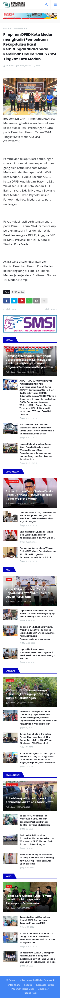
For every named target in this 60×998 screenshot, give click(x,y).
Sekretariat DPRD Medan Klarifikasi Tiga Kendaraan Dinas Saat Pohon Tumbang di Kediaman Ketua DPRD (37, 429)
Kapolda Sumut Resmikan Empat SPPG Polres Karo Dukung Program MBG (35, 920)
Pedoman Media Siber (23, 988)
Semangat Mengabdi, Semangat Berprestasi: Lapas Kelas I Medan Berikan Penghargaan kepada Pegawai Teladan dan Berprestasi (29, 361)
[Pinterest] (21, 300)
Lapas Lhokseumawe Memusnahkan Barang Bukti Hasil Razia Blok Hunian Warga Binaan (37, 654)
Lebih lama (49, 309)
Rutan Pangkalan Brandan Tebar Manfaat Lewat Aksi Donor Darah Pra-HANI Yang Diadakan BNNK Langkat (36, 739)
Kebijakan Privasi (45, 984)
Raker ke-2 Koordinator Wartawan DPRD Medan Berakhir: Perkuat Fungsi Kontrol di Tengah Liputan (35, 820)
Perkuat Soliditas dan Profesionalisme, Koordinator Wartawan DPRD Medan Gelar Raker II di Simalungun (37, 840)
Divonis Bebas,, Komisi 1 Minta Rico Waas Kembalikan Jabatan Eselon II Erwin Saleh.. (37, 534)
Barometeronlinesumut (20, 979)
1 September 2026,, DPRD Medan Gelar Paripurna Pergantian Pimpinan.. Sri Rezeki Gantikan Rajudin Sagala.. (38, 517)
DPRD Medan (21, 28)
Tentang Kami (13, 984)
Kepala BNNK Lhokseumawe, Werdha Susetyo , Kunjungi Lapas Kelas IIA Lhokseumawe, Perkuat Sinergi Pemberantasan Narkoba (37, 633)
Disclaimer (43, 988)
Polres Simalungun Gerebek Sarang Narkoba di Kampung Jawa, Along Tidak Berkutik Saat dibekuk (37, 859)
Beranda (7, 28)
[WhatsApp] (29, 300)
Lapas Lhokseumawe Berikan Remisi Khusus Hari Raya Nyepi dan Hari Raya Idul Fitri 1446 (37, 613)
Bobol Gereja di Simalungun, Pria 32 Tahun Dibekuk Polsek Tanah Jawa (30, 800)
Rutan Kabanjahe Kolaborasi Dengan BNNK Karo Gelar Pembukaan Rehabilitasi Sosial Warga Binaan (38, 938)
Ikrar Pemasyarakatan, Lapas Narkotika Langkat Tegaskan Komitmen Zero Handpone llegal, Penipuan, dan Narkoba (37, 758)
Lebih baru (10, 309)
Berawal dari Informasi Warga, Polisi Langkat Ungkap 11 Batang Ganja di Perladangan (27, 694)
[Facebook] (6, 300)
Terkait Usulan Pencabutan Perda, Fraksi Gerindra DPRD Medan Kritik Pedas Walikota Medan (29, 495)
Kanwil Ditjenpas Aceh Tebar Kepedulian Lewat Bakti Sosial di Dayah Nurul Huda (28, 593)
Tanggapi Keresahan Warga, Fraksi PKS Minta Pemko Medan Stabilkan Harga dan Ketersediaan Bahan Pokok (38, 553)
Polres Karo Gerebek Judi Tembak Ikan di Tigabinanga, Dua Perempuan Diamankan (29, 899)
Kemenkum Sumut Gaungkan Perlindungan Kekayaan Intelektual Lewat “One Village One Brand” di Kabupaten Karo (38, 957)
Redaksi (28, 984)
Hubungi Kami (30, 992)
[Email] (36, 300)
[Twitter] (14, 300)
